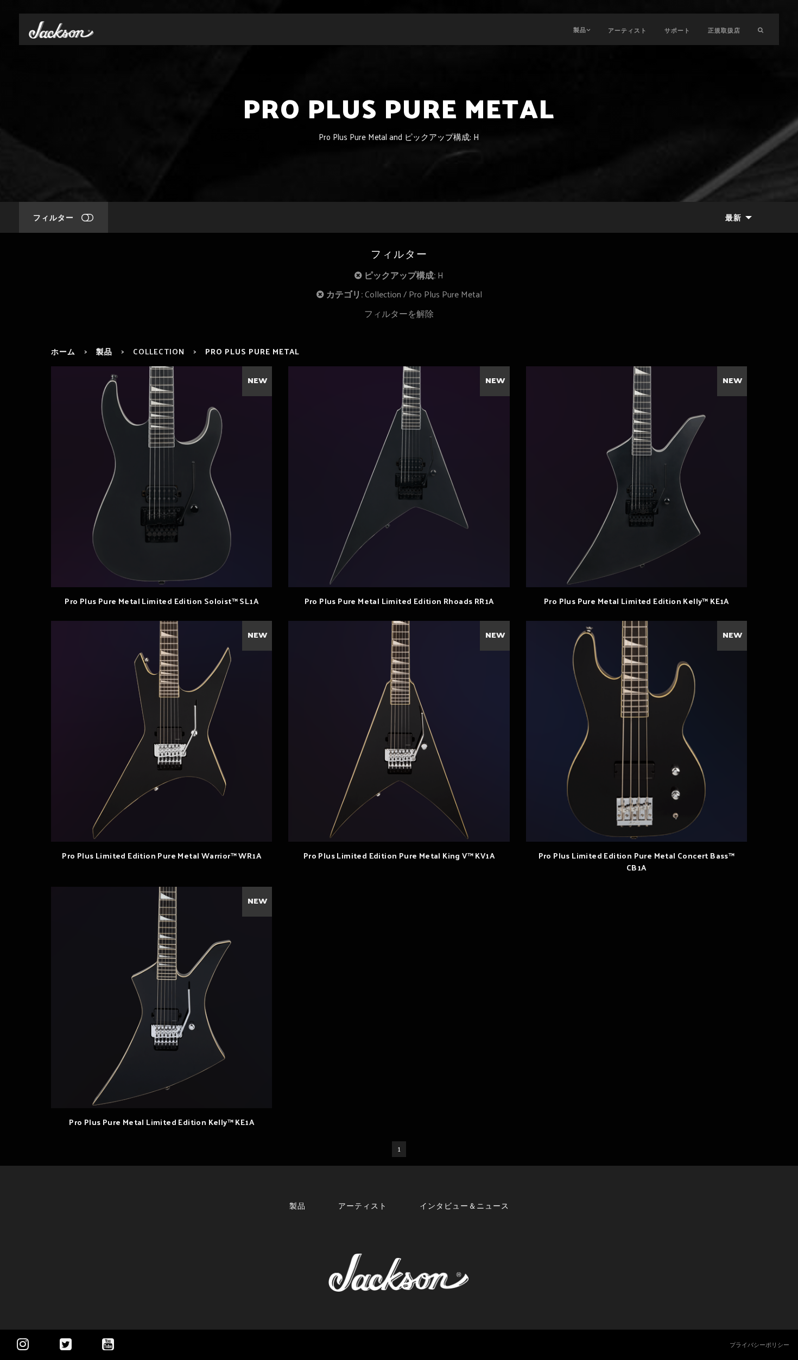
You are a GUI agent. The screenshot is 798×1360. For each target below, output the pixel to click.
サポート (677, 29)
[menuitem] (736, 217)
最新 (733, 217)
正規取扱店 (724, 29)
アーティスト (627, 29)
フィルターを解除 (399, 313)
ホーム (63, 351)
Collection (159, 351)
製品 (579, 29)
